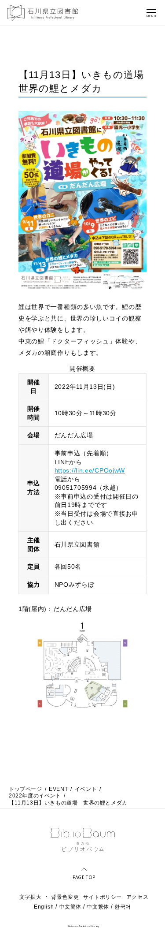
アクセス (137, 897)
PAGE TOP (84, 876)
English (44, 907)
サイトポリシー (102, 897)
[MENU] (151, 10)
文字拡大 (30, 897)
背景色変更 (65, 897)
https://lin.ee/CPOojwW (90, 470)
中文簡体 (70, 907)
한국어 (122, 907)
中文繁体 (98, 907)
